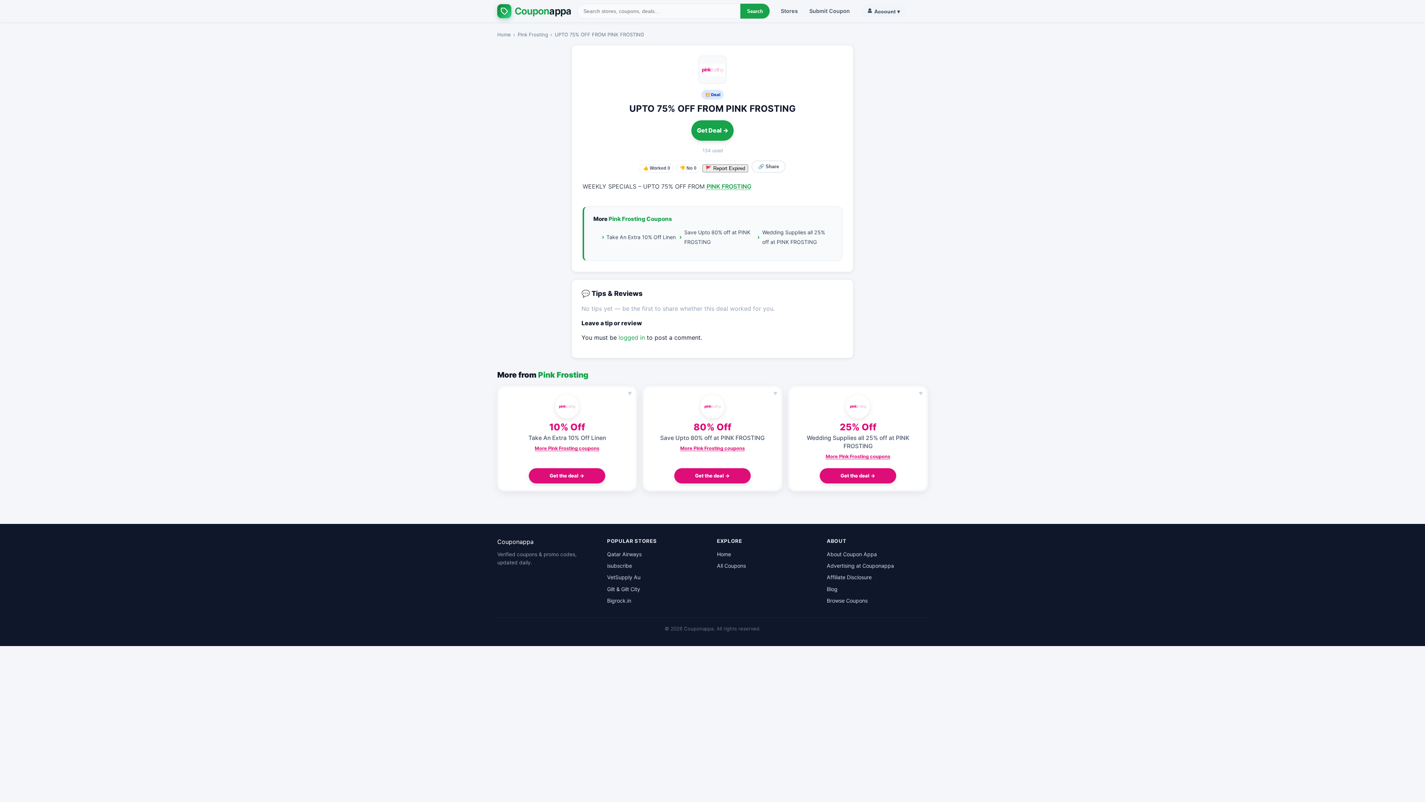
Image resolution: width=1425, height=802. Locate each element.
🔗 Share (768, 166)
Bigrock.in (619, 600)
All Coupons (731, 566)
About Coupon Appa (852, 554)
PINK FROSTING (729, 186)
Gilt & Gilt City (623, 589)
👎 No (688, 168)
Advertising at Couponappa (860, 566)
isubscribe (619, 566)
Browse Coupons (847, 600)
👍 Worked (656, 168)
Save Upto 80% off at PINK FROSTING (717, 237)
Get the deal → (567, 476)
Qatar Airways (624, 554)
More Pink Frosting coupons (567, 448)
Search (755, 11)
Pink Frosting (533, 35)
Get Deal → (712, 130)
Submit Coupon (829, 11)
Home (504, 35)
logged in (632, 337)
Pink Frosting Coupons (640, 218)
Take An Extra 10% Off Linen (641, 237)
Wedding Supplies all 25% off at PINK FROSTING (793, 237)
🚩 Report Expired (725, 168)
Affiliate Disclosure (849, 577)
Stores (789, 11)
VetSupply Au (624, 577)
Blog (832, 589)
